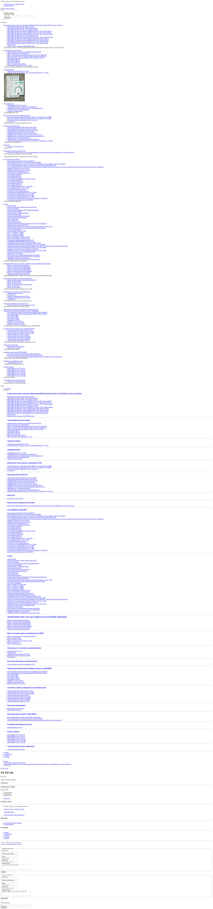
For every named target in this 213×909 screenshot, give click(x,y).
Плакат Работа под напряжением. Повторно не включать (23, 255)
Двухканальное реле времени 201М (17, 171)
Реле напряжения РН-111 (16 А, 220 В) (18, 188)
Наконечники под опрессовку (15, 346)
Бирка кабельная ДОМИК (14, 211)
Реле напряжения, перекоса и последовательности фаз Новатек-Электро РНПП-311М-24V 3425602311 (36, 164)
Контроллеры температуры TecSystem (14, 151)
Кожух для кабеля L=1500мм (15, 232)
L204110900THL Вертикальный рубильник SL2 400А (22, 130)
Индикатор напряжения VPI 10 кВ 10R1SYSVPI (21, 252)
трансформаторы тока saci (14, 362)
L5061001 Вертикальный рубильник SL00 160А (21, 131)
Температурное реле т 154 (14, 293)
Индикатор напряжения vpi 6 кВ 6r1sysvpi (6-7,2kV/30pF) (23, 256)
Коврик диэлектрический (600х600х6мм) (19, 268)
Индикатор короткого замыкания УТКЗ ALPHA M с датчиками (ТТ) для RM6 (29, 117)
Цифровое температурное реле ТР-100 (18, 168)
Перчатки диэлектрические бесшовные (18, 274)
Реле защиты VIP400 (13, 318)
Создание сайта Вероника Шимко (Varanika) (11, 844)
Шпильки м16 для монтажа (15, 253)
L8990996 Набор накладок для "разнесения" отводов (22, 133)
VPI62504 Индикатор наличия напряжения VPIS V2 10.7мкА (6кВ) (26, 244)
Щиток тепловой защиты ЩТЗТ (16, 64)
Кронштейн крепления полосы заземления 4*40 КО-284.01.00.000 (26, 228)
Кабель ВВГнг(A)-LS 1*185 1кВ (16, 375)
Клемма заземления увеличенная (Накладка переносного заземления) (27, 223)
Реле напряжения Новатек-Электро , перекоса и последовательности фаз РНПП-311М (31, 165)
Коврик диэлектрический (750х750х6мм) (19, 269)
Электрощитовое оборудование (13, 50)
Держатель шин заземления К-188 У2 (17, 225)
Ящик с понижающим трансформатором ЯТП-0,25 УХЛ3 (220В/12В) (27, 55)
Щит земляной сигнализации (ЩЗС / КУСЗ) (19, 65)
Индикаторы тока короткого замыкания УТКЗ (17, 115)
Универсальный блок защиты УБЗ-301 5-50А (20, 330)
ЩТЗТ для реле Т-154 (13, 286)
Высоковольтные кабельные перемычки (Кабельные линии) (21, 309)
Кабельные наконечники (11, 345)
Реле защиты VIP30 (12, 315)
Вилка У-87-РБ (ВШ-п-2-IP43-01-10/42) (18, 238)
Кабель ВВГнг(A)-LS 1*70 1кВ (16, 370)
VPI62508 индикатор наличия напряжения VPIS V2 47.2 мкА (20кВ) (26, 250)
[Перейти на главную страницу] (7, 8)
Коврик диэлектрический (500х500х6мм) (19, 266)
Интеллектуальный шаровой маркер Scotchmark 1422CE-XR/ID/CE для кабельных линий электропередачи (37, 246)
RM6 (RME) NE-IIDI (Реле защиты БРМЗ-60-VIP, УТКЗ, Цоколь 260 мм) (27, 41)
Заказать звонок (5, 786)
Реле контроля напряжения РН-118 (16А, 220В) (20, 195)
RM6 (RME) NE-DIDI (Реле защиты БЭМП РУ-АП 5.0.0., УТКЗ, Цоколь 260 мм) (30, 37)
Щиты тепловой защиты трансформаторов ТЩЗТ (18, 278)
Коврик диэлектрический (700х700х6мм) (19, 272)
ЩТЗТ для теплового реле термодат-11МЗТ (19, 284)
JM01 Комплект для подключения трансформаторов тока (23, 139)
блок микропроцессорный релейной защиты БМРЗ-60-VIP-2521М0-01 (27, 314)
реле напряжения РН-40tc (14, 177)
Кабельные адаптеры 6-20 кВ (15, 323)
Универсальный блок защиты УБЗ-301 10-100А (20, 331)
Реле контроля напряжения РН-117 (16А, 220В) (20, 194)
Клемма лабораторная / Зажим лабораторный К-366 (22, 207)
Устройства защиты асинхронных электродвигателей (19, 328)
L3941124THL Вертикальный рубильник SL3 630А (21, 127)
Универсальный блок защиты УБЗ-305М (18, 337)
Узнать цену (4, 783)
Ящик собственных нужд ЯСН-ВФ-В (18, 53)
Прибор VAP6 (11, 44)
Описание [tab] (7, 798)
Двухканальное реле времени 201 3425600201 (20, 200)
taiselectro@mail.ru (9, 5)
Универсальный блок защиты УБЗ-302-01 (19, 336)
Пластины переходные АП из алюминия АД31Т (21, 305)
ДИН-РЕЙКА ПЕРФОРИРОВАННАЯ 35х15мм (21, 241)
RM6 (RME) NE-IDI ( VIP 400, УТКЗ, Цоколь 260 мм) (22, 29)
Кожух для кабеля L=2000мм (15, 235)
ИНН (3, 857)
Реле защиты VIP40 (12, 317)
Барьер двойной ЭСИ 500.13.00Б (16, 231)
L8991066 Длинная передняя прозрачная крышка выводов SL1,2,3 (26, 136)
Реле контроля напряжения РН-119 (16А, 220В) (20, 197)
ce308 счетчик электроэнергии (16, 381)
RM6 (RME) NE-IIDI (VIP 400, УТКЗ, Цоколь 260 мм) (22, 28)
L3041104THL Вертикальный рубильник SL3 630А (21, 128)
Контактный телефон (8, 853)
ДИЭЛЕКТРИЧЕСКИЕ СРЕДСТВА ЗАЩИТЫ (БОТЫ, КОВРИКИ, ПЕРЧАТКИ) (27, 263)
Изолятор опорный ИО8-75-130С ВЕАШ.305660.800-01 (23, 210)
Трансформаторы (9, 103)
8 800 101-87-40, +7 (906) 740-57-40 (14, 4)
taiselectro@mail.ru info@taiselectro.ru (14, 815)
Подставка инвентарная (14, 229)
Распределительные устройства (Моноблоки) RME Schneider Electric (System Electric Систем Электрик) (33, 25)
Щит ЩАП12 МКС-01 (13, 59)
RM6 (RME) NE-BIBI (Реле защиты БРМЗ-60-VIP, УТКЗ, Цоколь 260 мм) (28, 40)
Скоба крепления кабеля (14, 222)
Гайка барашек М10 (13, 220)
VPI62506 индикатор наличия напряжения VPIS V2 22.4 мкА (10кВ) (26, 247)
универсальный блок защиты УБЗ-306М (18, 339)
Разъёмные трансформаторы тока (13, 361)
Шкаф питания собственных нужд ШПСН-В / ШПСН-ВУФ (24, 52)
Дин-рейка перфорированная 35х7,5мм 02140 (20, 240)
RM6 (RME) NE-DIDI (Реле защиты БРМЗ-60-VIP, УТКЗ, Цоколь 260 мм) (28, 38)
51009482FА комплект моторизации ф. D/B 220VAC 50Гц (23, 259)
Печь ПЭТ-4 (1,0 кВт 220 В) (15, 146)
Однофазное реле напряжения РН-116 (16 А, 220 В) (22, 192)
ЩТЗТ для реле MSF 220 (14, 287)
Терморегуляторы (9, 69)
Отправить (7, 18)
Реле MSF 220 (11, 299)
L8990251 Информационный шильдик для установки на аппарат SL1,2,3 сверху (30, 140)
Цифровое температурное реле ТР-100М (18, 170)
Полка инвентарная (12, 208)
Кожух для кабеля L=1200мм (15, 234)
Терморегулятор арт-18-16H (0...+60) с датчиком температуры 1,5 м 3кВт (28, 72)
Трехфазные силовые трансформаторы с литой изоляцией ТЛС (25, 108)
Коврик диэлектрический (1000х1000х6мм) (19, 271)
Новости (6, 838)
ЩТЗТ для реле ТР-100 (13, 281)
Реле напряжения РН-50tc (14, 180)
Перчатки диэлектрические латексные (18, 265)
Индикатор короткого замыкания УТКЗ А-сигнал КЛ (22, 120)
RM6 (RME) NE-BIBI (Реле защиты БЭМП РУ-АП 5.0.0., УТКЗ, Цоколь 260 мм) (30, 34)
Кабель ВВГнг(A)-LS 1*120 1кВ (16, 372)
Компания (5, 860)
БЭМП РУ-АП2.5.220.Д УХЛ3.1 (16, 324)
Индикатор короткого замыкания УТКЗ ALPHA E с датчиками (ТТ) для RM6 (29, 118)
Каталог (6, 761)
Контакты (7, 757)
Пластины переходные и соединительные (16, 303)
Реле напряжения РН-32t (14, 176)
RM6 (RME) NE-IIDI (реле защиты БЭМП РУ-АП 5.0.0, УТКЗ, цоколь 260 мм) (29, 31)
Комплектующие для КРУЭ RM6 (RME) (15, 352)
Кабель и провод (8, 367)
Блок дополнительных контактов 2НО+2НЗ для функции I (24, 353)
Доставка (6, 755)
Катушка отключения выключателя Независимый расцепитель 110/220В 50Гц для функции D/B (34, 356)
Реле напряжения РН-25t (14, 174)
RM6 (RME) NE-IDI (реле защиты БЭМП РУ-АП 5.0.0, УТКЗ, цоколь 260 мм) (29, 32)
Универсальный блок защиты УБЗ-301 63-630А (20, 333)
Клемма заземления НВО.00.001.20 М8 (18, 216)
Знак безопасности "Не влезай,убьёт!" (18, 213)
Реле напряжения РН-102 (14, 183)
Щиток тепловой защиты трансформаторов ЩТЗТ (21, 280)
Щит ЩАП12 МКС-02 (13, 62)
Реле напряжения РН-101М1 (15, 182)
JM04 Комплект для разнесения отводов (18, 137)
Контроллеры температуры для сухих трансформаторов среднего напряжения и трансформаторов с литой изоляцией (40, 152)
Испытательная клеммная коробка (17, 217)
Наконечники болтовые (14, 348)
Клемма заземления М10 (14, 214)
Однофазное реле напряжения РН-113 (18, 191)
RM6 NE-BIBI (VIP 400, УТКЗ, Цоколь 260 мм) (20, 26)
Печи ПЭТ (7, 145)
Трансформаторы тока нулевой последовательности (22, 106)
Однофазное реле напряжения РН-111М (18, 173)
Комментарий (6, 863)
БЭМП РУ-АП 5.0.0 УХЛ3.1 (15, 321)
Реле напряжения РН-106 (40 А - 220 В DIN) (20, 186)
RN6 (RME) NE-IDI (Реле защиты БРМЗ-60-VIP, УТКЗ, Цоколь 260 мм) (27, 43)
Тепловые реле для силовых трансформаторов (17, 291)
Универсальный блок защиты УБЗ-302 (18, 334)
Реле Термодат (11, 294)
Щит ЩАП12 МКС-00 (13, 61)
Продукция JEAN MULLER (12, 125)
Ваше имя (5, 850)
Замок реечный (11, 205)
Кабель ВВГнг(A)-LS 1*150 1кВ (16, 374)
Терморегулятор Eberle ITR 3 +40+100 (18, 71)
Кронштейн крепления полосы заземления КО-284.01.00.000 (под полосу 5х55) (29, 226)
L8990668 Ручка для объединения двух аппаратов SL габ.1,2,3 (25, 134)
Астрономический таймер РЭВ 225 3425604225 (20, 161)
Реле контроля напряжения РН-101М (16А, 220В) (21, 179)
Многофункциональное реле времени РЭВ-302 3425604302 (24, 162)
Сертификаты (8, 754)
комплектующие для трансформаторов (18, 109)
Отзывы (6, 752)
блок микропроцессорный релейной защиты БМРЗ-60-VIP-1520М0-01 (27, 312)
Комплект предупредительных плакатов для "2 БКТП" (22, 249)
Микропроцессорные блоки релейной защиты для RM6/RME (21, 311)
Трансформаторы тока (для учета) (16, 105)
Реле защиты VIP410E (13, 320)
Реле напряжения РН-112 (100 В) (16, 189)
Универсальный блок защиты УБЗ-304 (18, 340)
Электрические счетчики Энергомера (14, 380)
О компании (7, 388)
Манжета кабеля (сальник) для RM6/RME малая (20, 46)
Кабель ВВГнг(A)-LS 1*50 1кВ (16, 368)
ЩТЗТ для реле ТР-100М (14, 283)
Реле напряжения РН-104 (14, 185)
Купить (13, 786)
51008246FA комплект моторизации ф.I (18, 258)
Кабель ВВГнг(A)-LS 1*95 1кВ (16, 371)
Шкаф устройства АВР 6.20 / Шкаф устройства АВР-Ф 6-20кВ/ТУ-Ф (27, 56)
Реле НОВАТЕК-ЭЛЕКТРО (12, 159)
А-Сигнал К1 (11, 121)
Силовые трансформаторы (14, 111)
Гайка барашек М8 (12, 219)
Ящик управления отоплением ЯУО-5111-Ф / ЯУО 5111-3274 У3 (25, 58)
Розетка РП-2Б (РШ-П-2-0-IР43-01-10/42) (18, 237)
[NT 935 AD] (4, 768)
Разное (6, 204)
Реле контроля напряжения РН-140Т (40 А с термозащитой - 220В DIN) (27, 198)
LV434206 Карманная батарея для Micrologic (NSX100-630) (24, 243)
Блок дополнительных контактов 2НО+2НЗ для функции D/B (25, 355)
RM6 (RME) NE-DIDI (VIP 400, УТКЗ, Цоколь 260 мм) (22, 35)
